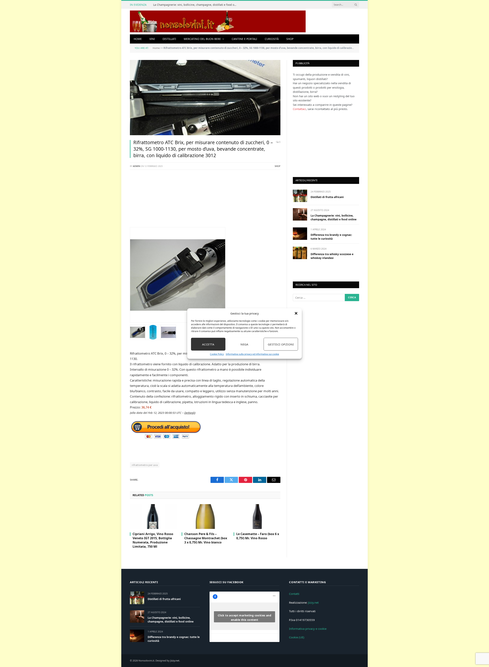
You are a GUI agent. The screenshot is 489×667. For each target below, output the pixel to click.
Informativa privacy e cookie (307, 629)
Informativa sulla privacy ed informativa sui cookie (252, 354)
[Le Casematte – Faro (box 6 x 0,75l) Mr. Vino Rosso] (257, 516)
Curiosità (272, 39)
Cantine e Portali (244, 39)
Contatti (294, 594)
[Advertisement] (205, 200)
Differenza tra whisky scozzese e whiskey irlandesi (332, 256)
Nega (244, 344)
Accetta (208, 344)
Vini (152, 39)
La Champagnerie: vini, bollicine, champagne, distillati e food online (196, 4)
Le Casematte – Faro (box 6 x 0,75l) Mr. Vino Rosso (257, 536)
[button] (296, 313)
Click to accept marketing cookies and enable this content (244, 618)
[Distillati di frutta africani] (300, 196)
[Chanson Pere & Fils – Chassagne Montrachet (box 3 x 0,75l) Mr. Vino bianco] (205, 516)
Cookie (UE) (296, 637)
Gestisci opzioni (281, 344)
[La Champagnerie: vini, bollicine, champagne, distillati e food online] (300, 214)
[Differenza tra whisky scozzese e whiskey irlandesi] (300, 253)
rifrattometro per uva (145, 465)
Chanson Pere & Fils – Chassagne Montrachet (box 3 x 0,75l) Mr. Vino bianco (205, 538)
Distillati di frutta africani (327, 197)
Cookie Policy (217, 354)
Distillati (169, 39)
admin (136, 166)
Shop (289, 39)
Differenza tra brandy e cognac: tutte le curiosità (331, 236)
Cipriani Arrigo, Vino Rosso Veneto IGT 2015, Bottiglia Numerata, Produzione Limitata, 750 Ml (153, 540)
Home (138, 39)
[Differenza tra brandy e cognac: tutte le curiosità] (300, 233)
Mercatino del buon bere (202, 39)
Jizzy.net (313, 602)
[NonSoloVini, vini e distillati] (218, 21)
